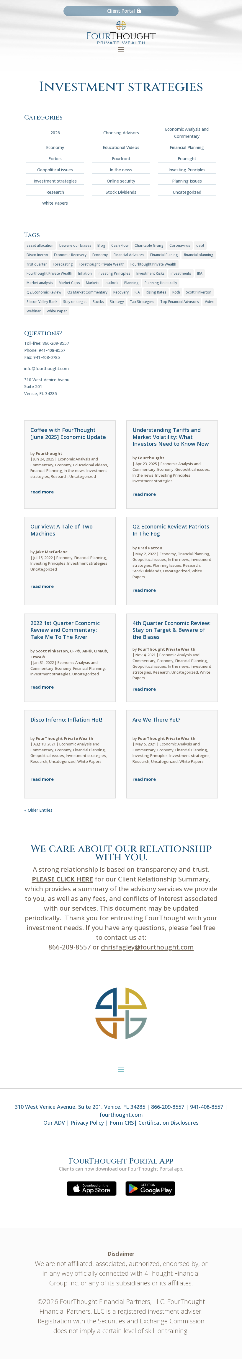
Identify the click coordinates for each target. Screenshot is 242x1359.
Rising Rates (156, 292)
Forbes (55, 158)
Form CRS (122, 1122)
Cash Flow (120, 245)
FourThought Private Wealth (64, 738)
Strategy (117, 301)
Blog (101, 245)
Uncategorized (187, 192)
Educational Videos (121, 147)
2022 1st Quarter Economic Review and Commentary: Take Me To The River (65, 629)
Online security (121, 181)
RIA (137, 292)
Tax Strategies (142, 301)
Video (210, 301)
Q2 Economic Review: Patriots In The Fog (171, 530)
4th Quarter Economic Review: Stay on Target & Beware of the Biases (171, 629)
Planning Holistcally (161, 282)
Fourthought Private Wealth (49, 273)
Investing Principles (187, 170)
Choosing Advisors (121, 132)
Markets (92, 282)
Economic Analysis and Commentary (187, 132)
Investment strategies (55, 181)
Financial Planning (187, 147)
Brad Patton (150, 548)
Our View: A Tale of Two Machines (61, 530)
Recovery (121, 292)
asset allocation (40, 245)
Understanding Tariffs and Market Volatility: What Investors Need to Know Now (171, 436)
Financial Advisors (129, 254)
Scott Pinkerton (198, 292)
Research (55, 192)
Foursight (187, 158)
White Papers (55, 203)
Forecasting (63, 264)
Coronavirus (179, 245)
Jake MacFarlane (52, 551)
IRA (199, 273)
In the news (121, 170)
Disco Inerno (37, 254)
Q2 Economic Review (44, 292)
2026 (55, 132)
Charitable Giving (149, 245)
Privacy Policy (87, 1122)
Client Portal (121, 11)
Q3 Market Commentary (87, 292)
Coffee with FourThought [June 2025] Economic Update (68, 433)
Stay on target (75, 301)
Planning (131, 282)
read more (42, 492)
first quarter (37, 264)
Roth (176, 292)
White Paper (57, 311)
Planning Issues (187, 181)
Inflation (85, 273)
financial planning (198, 254)
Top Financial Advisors (179, 301)
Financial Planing (164, 254)
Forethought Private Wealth (102, 264)
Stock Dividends (121, 192)
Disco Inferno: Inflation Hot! (66, 719)
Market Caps (69, 282)
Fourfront (121, 158)
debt (200, 245)
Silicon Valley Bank (42, 301)
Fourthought (49, 453)
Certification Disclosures (168, 1122)
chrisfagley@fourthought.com (147, 946)
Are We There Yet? (157, 719)
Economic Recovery (70, 254)
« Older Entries (38, 810)
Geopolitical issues (55, 170)
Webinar (34, 311)
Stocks (98, 301)
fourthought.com (121, 1114)
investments (181, 273)
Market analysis (40, 282)
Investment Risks (150, 273)
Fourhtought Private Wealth (153, 264)
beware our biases (75, 245)
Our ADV (54, 1122)
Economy (55, 147)
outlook (111, 282)
